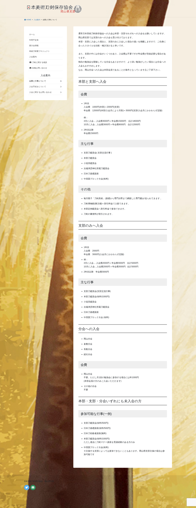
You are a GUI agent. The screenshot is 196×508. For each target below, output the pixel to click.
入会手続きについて (37, 87)
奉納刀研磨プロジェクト (39, 51)
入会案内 (33, 57)
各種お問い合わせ (39, 68)
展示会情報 (34, 45)
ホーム (32, 34)
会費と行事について (37, 81)
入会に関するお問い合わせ (40, 92)
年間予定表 (34, 40)
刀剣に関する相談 (39, 62)
